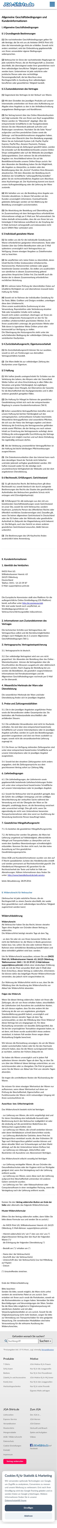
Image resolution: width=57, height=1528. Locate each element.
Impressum (8, 1454)
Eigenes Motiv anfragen (40, 1391)
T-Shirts (6, 1364)
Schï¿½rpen (8, 1369)
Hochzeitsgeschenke (12, 1386)
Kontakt (6, 1450)
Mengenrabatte (9, 1432)
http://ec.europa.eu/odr (32, 603)
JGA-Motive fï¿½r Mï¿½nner (41, 1377)
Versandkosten (47, 1350)
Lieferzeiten (8, 1415)
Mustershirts (8, 1428)
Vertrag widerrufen (15, 1461)
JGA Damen (35, 1424)
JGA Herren (35, 1419)
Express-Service (10, 1419)
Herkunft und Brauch (38, 1428)
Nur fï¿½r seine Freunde (40, 1386)
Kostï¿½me (8, 1382)
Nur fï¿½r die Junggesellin (40, 1369)
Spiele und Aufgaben (38, 1432)
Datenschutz (8, 1441)
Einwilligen (28, 1508)
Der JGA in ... (35, 1415)
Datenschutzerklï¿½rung (15, 1501)
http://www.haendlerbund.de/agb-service (26, 875)
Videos (33, 1437)
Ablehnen (28, 1516)
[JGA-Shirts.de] (18, 4)
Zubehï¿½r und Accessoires (14, 1377)
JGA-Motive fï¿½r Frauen (40, 1364)
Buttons (6, 1373)
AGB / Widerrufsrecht (12, 1437)
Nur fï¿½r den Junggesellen (41, 1382)
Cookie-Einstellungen (12, 1446)
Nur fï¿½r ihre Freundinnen (41, 1373)
